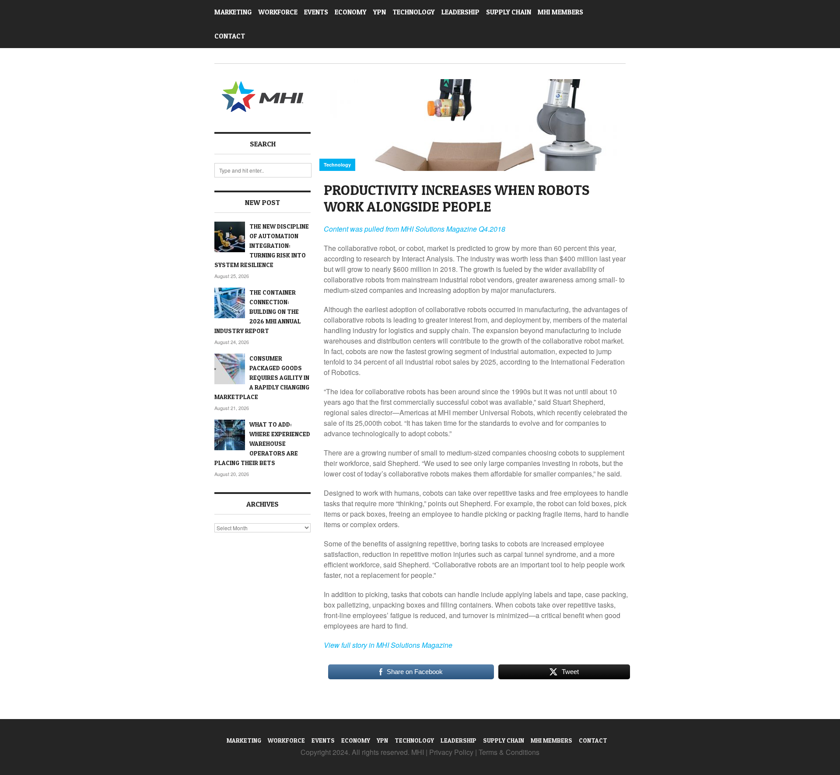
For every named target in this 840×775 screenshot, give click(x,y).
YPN (379, 12)
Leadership (460, 12)
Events (316, 12)
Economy (351, 12)
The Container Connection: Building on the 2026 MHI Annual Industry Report (257, 311)
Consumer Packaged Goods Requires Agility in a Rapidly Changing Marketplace (261, 377)
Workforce (278, 12)
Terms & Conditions (509, 752)
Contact (229, 36)
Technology (413, 12)
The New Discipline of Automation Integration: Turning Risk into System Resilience (261, 245)
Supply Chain (508, 12)
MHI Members (560, 12)
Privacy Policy (451, 752)
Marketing (233, 12)
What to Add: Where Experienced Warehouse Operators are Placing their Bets (262, 443)
